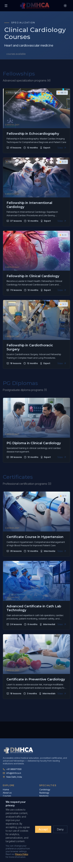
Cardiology (44, 789)
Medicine (43, 796)
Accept (43, 829)
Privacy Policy (21, 854)
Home (6, 789)
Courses (7, 796)
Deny (60, 829)
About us (7, 792)
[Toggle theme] (65, 5)
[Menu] (6, 5)
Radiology (44, 792)
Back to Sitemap (17, 16)
